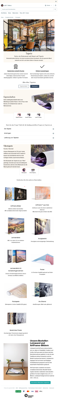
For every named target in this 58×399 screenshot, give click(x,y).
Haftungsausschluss (23, 388)
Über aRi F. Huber (24, 13)
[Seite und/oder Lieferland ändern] (56, 1)
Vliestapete (35, 86)
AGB (17, 388)
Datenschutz (45, 388)
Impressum (51, 388)
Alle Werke (4, 13)
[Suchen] (55, 9)
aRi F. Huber (8, 5)
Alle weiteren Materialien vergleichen (40, 382)
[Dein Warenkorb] (55, 5)
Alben (9, 13)
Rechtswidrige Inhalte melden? (35, 388)
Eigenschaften (23, 86)
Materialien (15, 13)
